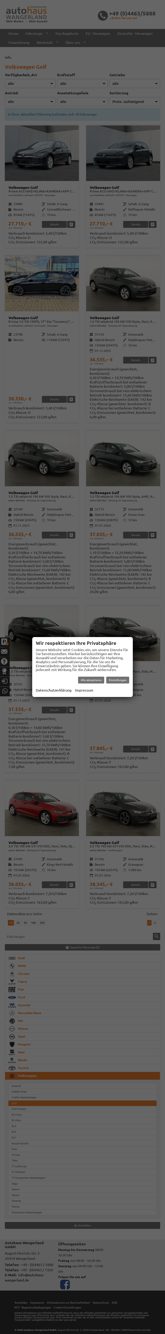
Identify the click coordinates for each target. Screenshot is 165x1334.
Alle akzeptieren (91, 680)
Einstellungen (118, 680)
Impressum (84, 690)
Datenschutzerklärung (53, 690)
